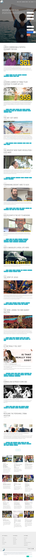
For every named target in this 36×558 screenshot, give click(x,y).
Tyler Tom (5, 186)
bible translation (6, 240)
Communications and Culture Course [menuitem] (27, 542)
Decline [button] (31, 556)
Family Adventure (13, 177)
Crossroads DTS (8, 177)
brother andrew (15, 271)
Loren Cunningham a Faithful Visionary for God (15, 48)
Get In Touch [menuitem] (3, 539)
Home (18, 1)
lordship (5, 144)
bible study (8, 144)
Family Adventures (18, 177)
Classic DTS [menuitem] (25, 539)
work (15, 209)
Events (26, 1)
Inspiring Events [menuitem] (14, 542)
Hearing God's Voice (27, 373)
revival (5, 340)
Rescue (11, 442)
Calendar (23, 1)
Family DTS (30, 177)
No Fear (28, 442)
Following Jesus (15, 442)
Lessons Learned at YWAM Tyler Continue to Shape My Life (16, 83)
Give (29, 1)
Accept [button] (27, 556)
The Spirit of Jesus (11, 277)
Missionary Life (28, 109)
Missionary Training (6, 209)
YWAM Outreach (23, 406)
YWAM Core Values (8, 373)
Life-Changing (17, 109)
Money (10, 209)
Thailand (17, 406)
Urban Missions (8, 442)
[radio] (30, 22)
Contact (32, 1)
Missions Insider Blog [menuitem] (4, 542)
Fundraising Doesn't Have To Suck (16, 185)
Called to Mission (21, 240)
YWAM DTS (19, 373)
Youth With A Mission (16, 240)
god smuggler (10, 271)
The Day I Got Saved (11, 118)
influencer (19, 271)
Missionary (24, 109)
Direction (14, 109)
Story (19, 406)
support (13, 209)
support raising (22, 209)
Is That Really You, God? (12, 346)
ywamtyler (25, 240)
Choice (21, 109)
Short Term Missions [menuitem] (15, 539)
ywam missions (11, 240)
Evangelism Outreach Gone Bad (15, 382)
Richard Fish (5, 119)
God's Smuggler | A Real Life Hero (16, 247)
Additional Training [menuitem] (26, 545)
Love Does (8, 138)
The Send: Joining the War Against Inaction (16, 311)
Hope (25, 442)
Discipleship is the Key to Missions (17, 215)
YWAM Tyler (7, 109)
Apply (20, 1)
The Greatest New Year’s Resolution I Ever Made (18, 151)
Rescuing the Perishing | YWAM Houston (15, 414)
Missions (11, 109)
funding (18, 209)
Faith (30, 373)
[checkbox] (30, 23)
